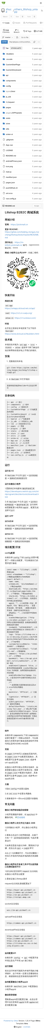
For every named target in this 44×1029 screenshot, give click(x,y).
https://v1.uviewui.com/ (25, 318)
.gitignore (9, 140)
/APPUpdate (14, 113)
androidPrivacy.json (14, 161)
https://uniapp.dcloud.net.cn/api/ (20, 308)
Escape (36, 206)
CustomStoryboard (13, 70)
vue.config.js (11, 199)
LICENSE (9, 150)
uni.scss (9, 193)
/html (10, 91)
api (7, 75)
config (8, 86)
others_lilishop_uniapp (26, 10)
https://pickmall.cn (19, 224)
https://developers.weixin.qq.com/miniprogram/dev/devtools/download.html (22, 494)
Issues (17, 23)
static (8, 118)
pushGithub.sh (12, 188)
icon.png (9, 166)
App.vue (9, 145)
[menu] (39, 42)
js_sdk (8, 97)
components (11, 81)
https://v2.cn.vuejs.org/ (21, 313)
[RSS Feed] (42, 11)
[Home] (3, 3)
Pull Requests (31, 23)
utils (7, 129)
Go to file (24, 37)
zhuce (8, 10)
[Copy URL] (34, 42)
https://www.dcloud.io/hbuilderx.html (22, 334)
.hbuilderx (10, 54)
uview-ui (9, 134)
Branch (16, 31)
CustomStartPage (13, 64)
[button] (17, 37)
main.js (8, 172)
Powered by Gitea (11, 1021)
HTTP (4, 42)
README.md (11, 156)
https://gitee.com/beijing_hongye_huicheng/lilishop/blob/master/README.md (22, 235)
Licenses (26, 1027)
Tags (28, 31)
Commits (5, 31)
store (8, 123)
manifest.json (11, 177)
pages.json (10, 182)
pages (8, 107)
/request (10, 102)
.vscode (9, 59)
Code (7, 23)
